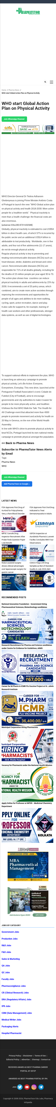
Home (4, 90)
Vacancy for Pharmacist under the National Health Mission (27, 765)
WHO (4, 466)
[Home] (28, 11)
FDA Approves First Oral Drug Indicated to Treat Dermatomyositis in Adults (42, 510)
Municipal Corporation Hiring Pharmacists (20, 727)
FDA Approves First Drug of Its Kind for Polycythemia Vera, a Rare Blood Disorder (13, 510)
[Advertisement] (28, 47)
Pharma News (13, 90)
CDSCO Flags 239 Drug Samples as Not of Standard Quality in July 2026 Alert (41, 566)
